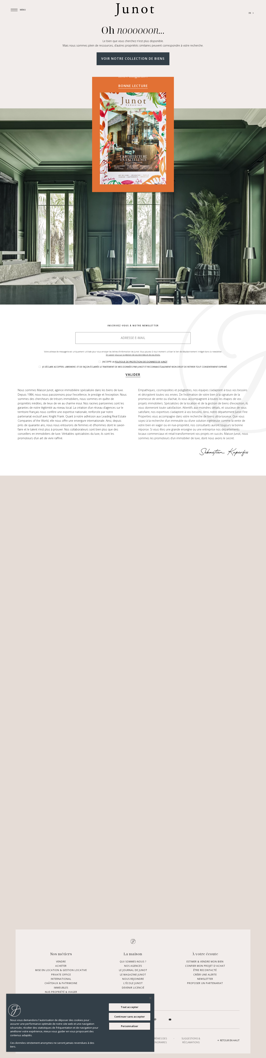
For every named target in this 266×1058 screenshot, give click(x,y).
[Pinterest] (155, 1019)
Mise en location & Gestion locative (61, 970)
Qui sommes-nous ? (133, 961)
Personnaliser (129, 1026)
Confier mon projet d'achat (205, 965)
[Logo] (134, 9)
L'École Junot (133, 983)
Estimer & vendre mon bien (205, 961)
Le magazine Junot (133, 974)
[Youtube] (170, 1019)
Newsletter (205, 979)
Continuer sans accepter (129, 1016)
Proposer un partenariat (205, 983)
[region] (80, 1023)
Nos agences (133, 965)
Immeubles (61, 987)
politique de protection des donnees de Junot (141, 361)
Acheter (61, 965)
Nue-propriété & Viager (61, 992)
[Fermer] (150, 998)
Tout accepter (130, 1007)
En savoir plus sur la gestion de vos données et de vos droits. (133, 354)
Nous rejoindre (133, 979)
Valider (133, 374)
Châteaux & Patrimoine (61, 983)
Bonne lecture (133, 86)
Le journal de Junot (133, 970)
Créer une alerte (205, 974)
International (61, 979)
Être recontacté (205, 970)
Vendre (61, 961)
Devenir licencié (133, 987)
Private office (61, 974)
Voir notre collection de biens (133, 58)
